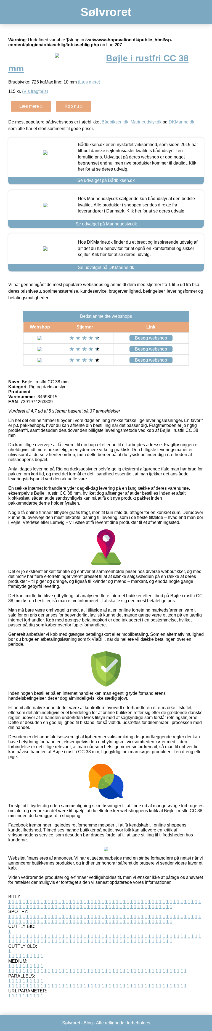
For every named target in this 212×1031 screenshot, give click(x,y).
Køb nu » (74, 106)
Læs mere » (31, 106)
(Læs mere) (89, 82)
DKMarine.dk (181, 122)
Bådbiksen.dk (115, 122)
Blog (88, 1023)
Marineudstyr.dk (146, 122)
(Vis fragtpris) (35, 91)
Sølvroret (106, 12)
